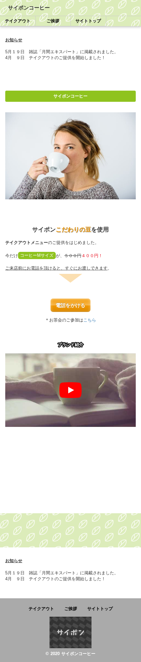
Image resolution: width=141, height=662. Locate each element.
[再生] (70, 390)
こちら (89, 320)
